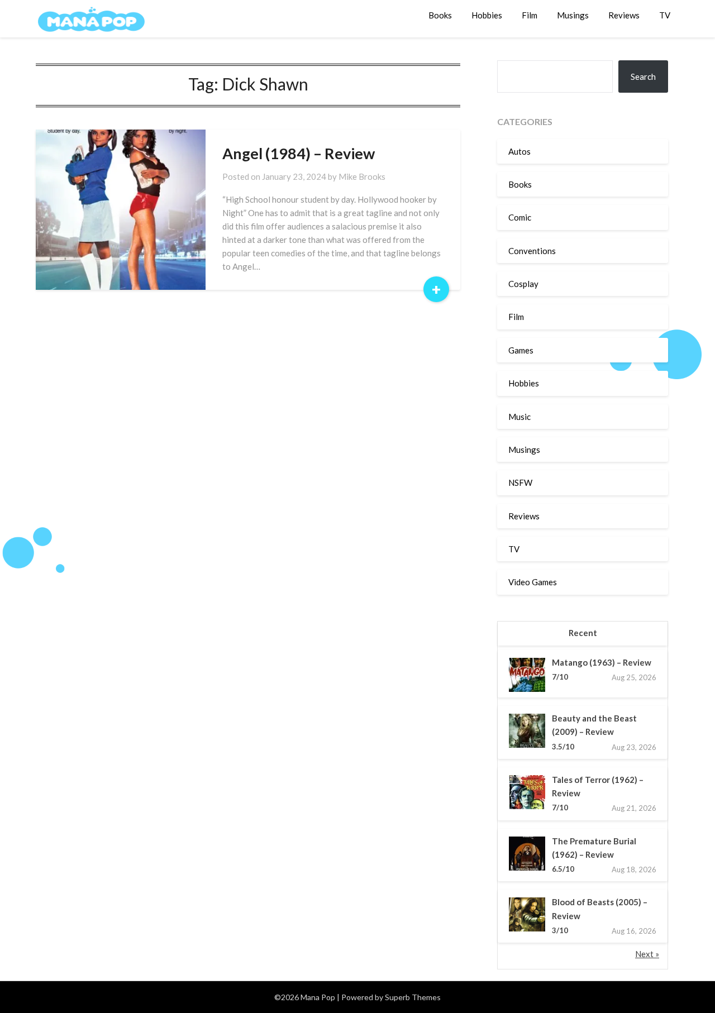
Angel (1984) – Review (298, 153)
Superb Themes (413, 997)
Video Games (532, 582)
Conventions (532, 251)
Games (520, 350)
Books (440, 15)
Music (519, 417)
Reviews (624, 15)
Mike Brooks (362, 176)
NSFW (520, 482)
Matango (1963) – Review (601, 662)
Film (529, 15)
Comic (519, 217)
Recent (583, 633)
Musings (573, 15)
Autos (519, 151)
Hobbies (486, 15)
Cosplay (523, 284)
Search (643, 76)
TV (664, 15)
